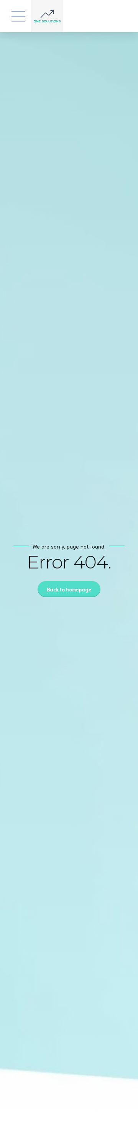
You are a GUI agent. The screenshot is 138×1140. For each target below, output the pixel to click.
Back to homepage (69, 589)
